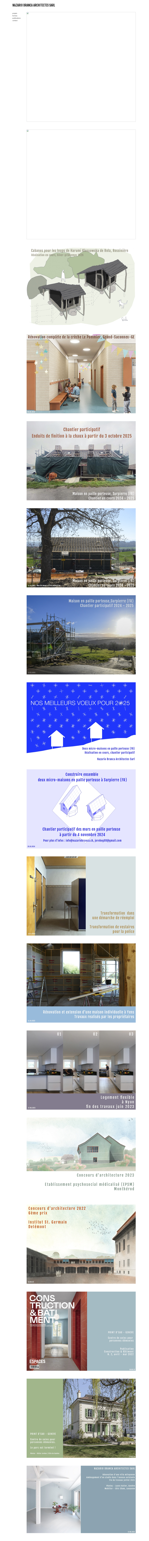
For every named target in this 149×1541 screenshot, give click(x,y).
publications (16, 18)
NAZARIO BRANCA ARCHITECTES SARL (33, 5)
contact (14, 20)
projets (14, 13)
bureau (14, 16)
